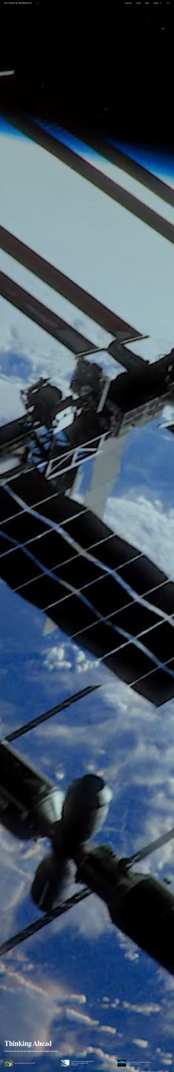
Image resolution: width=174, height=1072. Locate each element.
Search (156, 3)
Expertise (128, 3)
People (138, 3)
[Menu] (168, 3)
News (147, 3)
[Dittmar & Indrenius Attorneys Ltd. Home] (18, 3)
